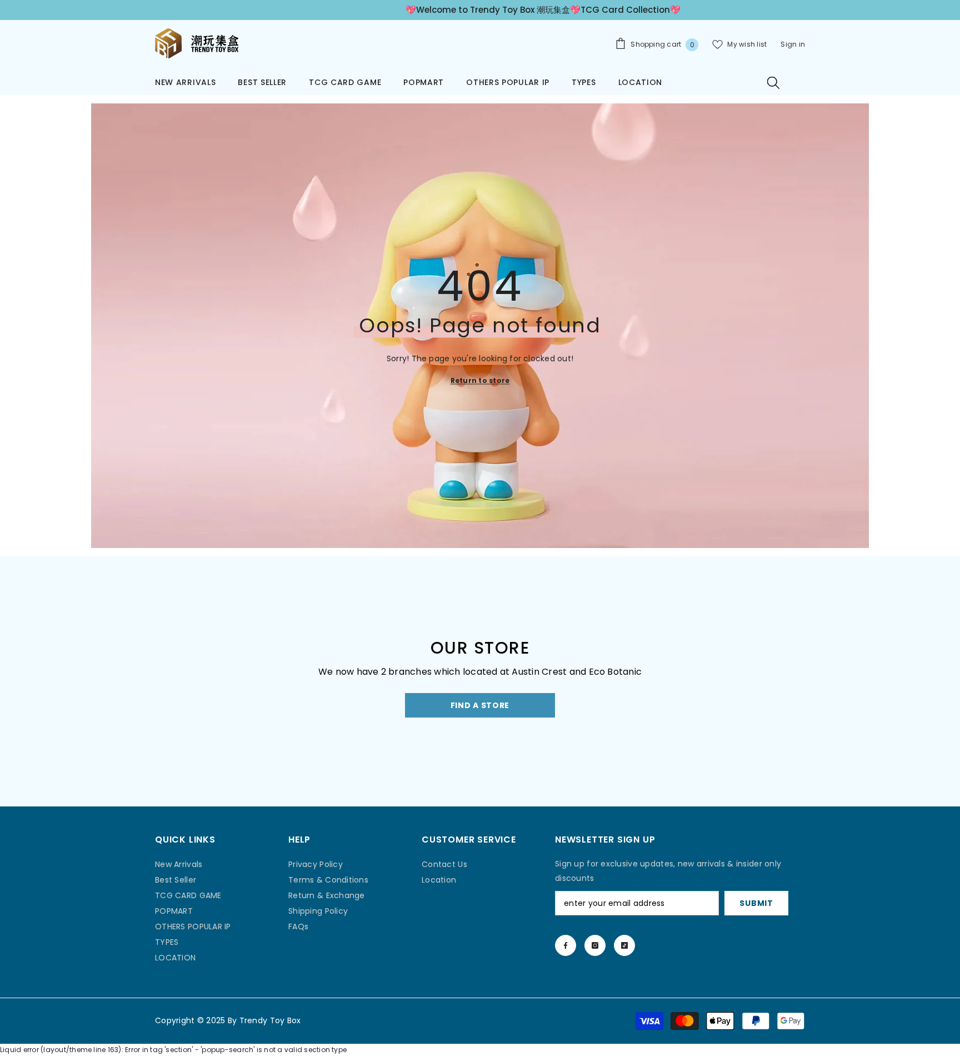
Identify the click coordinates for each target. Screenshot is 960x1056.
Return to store (480, 380)
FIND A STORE (480, 705)
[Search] (773, 82)
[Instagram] (595, 945)
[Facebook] (565, 945)
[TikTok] (624, 945)
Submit (756, 903)
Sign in (793, 44)
